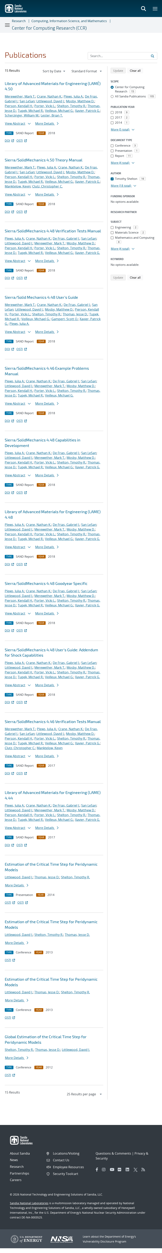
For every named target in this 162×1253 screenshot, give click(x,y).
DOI (7, 140)
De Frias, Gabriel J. (66, 238)
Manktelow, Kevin (18, 186)
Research (19, 21)
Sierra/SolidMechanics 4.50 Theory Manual (43, 159)
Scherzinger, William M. (22, 115)
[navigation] (54, 71)
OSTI (19, 140)
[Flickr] (121, 1170)
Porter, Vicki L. (45, 106)
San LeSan (27, 101)
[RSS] (144, 1170)
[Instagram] (105, 1170)
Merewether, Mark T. (20, 96)
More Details (45, 123)
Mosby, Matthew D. (80, 101)
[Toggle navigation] (7, 25)
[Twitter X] (136, 1170)
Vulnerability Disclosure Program (104, 1241)
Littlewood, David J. (50, 101)
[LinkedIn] (129, 1170)
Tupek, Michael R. (30, 110)
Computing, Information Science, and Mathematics (69, 21)
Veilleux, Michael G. (59, 110)
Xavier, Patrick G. (87, 110)
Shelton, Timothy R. (71, 106)
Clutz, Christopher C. (47, 186)
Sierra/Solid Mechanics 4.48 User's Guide (41, 297)
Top (150, 1248)
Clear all (136, 70)
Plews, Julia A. (73, 96)
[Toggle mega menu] (155, 8)
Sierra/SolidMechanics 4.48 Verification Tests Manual (53, 230)
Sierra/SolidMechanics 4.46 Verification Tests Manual (53, 721)
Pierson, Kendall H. (19, 106)
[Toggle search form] (143, 8)
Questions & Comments (113, 1153)
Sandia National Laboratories (29, 1203)
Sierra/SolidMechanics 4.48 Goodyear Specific (46, 583)
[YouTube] (113, 1170)
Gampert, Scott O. (64, 319)
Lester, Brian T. (52, 115)
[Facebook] (97, 1170)
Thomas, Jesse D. (75, 314)
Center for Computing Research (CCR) (49, 28)
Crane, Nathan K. (49, 96)
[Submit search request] (152, 56)
